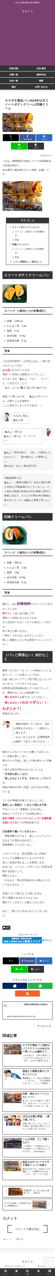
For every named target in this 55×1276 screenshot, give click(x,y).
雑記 (7, 927)
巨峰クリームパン (20, 244)
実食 (17, 240)
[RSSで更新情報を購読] (27, 993)
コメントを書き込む (27, 1229)
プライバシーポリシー (14, 1266)
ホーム (40, 1266)
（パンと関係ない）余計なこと (27, 261)
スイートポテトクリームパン (26, 227)
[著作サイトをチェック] (14, 986)
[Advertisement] (27, 42)
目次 (23, 220)
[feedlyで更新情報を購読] (40, 986)
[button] (36, 146)
